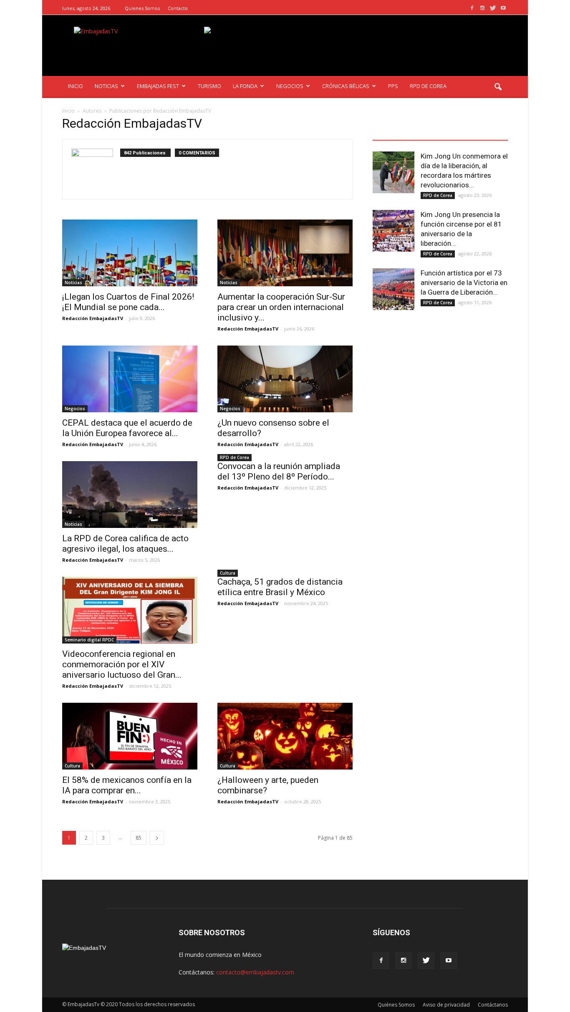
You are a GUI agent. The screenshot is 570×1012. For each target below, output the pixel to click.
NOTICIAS (106, 86)
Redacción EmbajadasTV (92, 318)
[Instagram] (482, 8)
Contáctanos (493, 1004)
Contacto (178, 8)
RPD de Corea (234, 457)
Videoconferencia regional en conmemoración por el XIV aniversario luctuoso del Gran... (122, 664)
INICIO (75, 86)
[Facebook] (472, 8)
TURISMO (209, 86)
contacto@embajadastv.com (255, 972)
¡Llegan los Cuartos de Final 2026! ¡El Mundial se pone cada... (128, 302)
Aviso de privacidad (446, 1004)
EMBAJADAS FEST (158, 86)
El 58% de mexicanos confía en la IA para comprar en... (127, 785)
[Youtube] (503, 8)
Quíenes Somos (142, 8)
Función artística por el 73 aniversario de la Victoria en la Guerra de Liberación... (464, 282)
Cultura (227, 573)
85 (138, 837)
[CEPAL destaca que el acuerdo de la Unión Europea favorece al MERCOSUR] (129, 379)
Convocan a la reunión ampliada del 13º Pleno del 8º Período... (278, 471)
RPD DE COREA (428, 86)
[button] (498, 87)
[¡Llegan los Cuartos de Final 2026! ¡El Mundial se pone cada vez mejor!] (129, 253)
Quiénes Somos (396, 1004)
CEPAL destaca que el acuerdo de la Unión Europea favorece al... (127, 428)
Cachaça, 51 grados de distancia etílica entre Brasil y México (280, 587)
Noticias (73, 282)
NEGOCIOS (289, 86)
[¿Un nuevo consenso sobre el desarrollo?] (285, 379)
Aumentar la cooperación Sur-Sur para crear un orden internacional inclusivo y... (281, 307)
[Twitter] (492, 8)
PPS (393, 86)
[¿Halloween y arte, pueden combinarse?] (285, 736)
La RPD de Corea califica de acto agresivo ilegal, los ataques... (125, 543)
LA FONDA (245, 86)
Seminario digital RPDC (89, 640)
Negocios (75, 408)
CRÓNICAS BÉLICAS (345, 86)
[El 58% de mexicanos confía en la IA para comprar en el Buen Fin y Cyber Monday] (129, 736)
